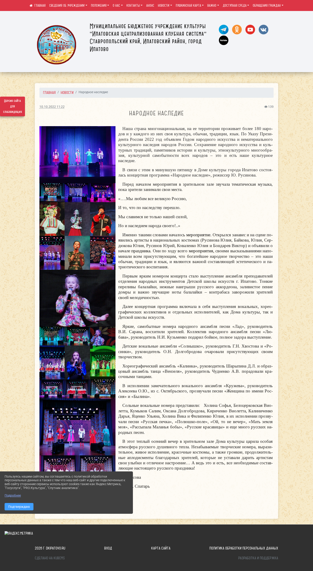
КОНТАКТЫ (133, 5)
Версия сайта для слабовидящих (12, 106)
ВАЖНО (211, 5)
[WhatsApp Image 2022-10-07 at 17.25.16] (102, 219)
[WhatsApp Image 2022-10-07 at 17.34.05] (77, 253)
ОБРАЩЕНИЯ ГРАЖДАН (267, 5)
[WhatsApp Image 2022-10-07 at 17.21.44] (77, 219)
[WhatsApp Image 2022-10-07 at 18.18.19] (77, 388)
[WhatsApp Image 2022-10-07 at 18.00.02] (102, 336)
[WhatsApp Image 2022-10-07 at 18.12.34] (77, 362)
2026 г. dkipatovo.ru (50, 548)
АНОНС (150, 5)
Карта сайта (160, 548)
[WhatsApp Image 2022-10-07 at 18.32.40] (77, 426)
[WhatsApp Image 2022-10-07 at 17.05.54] (77, 192)
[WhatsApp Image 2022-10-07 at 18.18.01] (52, 388)
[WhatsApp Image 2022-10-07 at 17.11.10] (102, 192)
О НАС (116, 5)
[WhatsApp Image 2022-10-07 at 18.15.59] (102, 362)
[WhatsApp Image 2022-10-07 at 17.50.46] (77, 336)
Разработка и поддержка (258, 558)
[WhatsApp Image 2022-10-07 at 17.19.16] (52, 219)
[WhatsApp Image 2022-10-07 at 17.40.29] (77, 298)
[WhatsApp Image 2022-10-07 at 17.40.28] (102, 253)
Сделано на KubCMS (50, 558)
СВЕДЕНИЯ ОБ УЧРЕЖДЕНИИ (67, 5)
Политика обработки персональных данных (243, 548)
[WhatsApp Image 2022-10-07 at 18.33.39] (96, 469)
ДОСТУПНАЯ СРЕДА (235, 5)
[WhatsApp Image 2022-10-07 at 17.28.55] (52, 253)
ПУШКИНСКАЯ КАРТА (188, 5)
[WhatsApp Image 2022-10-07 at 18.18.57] (102, 388)
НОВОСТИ (163, 5)
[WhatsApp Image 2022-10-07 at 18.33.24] (58, 469)
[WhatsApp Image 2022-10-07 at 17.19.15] (52, 192)
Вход (108, 548)
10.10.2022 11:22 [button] (52, 107)
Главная (49, 92)
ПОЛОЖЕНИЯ (99, 5)
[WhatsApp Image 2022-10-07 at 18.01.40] (52, 362)
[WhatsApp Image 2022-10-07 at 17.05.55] (77, 154)
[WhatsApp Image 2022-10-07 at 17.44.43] (52, 336)
